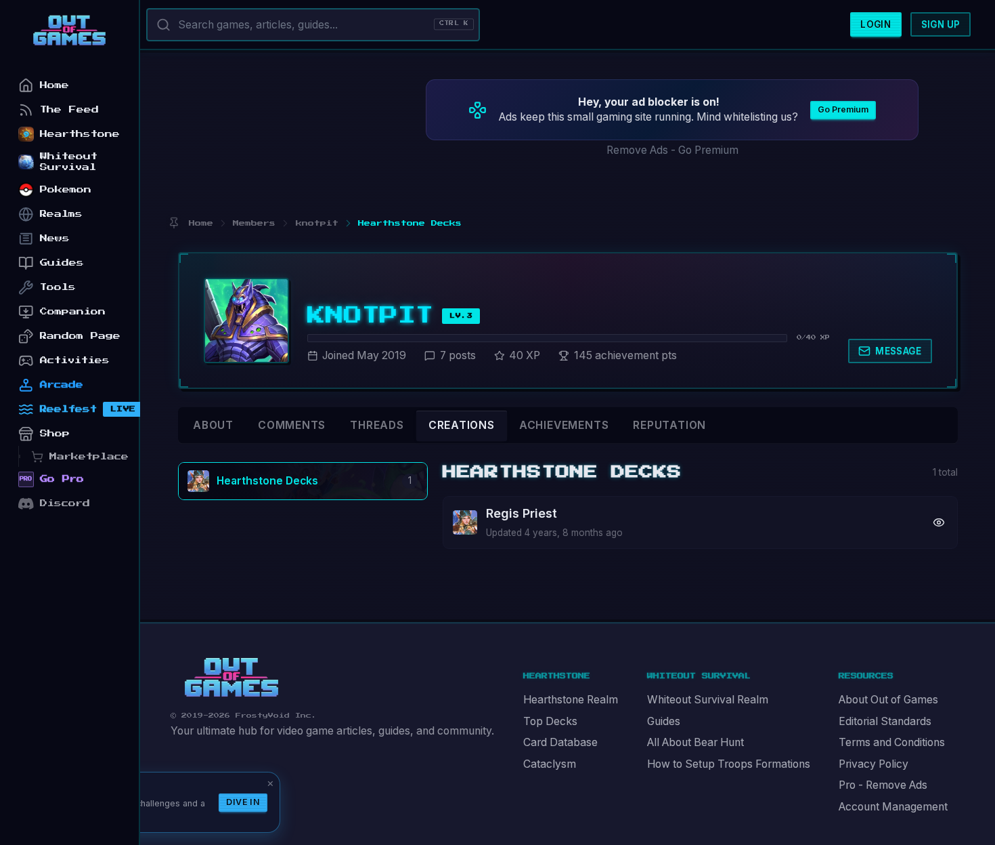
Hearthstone (80, 134)
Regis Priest (521, 513)
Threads (377, 425)
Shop (55, 433)
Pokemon (65, 189)
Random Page (80, 335)
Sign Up (940, 24)
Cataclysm (549, 764)
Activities (75, 360)
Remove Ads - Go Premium (672, 150)
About (213, 425)
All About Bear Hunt (695, 742)
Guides (663, 721)
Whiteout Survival (68, 161)
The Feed (69, 109)
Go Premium (843, 109)
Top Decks (550, 721)
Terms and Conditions (892, 742)
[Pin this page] (173, 223)
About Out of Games (888, 699)
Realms (61, 214)
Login (875, 24)
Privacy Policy (873, 764)
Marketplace (89, 456)
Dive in (243, 802)
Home (54, 85)
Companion (73, 311)
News (55, 238)
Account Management (893, 806)
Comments (292, 425)
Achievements (564, 425)
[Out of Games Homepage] (231, 677)
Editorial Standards (885, 721)
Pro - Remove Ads (883, 785)
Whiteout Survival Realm (707, 699)
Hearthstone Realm (570, 699)
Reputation (669, 425)
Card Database (560, 742)
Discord (65, 503)
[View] (938, 522)
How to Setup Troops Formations (728, 764)
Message (898, 351)
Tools (58, 287)
